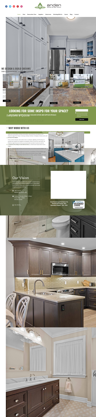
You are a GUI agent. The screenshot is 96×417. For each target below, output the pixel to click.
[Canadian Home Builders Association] (78, 204)
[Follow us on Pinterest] (18, 6)
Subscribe (81, 119)
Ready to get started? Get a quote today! (20, 158)
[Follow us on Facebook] (6, 6)
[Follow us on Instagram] (21, 6)
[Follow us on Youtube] (14, 6)
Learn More (6, 100)
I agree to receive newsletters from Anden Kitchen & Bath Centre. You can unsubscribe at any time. (82, 114)
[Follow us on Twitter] (10, 6)
